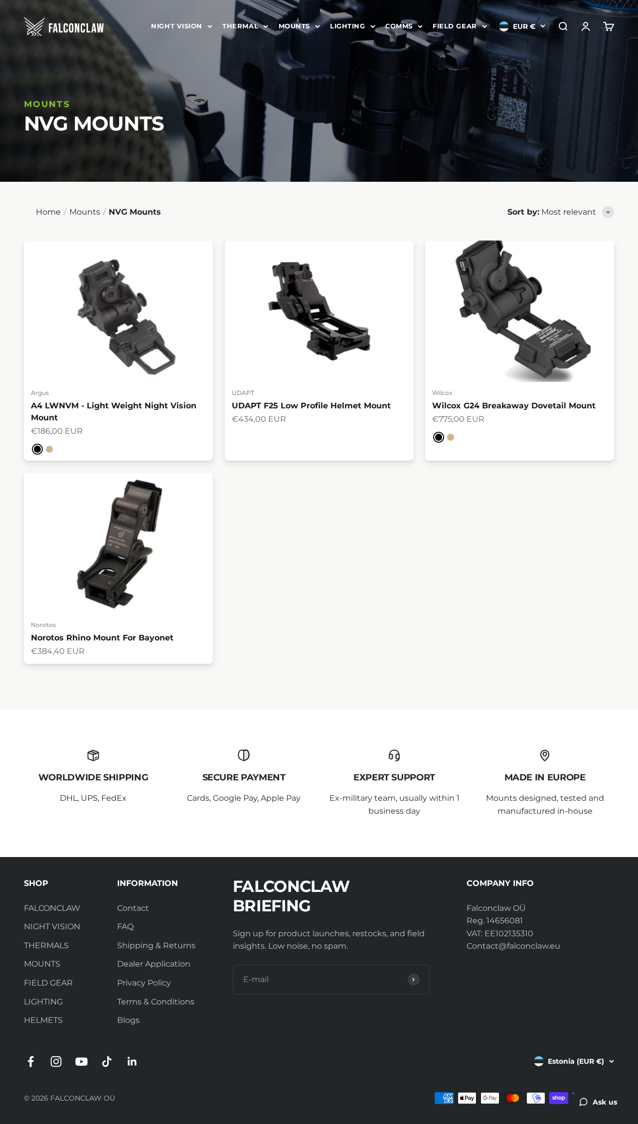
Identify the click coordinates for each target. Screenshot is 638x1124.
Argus (40, 392)
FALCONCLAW (52, 908)
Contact (133, 908)
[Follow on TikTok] (107, 1061)
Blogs (128, 1020)
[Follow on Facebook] (30, 1061)
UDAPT (243, 392)
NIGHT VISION (176, 26)
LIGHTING (347, 26)
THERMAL (240, 26)
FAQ (125, 926)
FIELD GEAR (455, 26)
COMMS (399, 26)
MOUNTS (294, 26)
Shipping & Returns (156, 945)
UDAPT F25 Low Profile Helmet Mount (311, 405)
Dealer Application (153, 964)
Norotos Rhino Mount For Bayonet (102, 637)
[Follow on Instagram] (56, 1061)
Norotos (43, 624)
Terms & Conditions (155, 1001)
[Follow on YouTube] (81, 1061)
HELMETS (43, 1020)
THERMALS (46, 945)
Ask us (605, 1102)
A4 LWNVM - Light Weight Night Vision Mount (113, 411)
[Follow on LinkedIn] (132, 1061)
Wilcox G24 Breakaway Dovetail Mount (514, 405)
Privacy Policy (144, 983)
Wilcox (442, 392)
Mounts (84, 212)
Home (48, 212)
